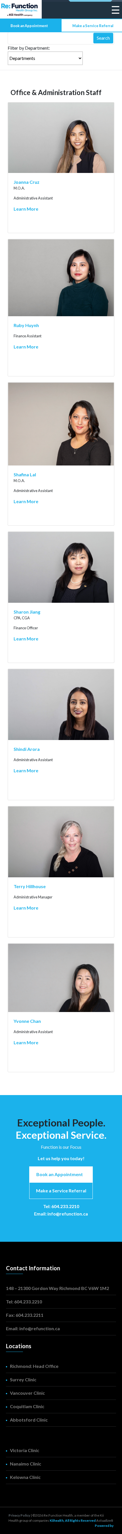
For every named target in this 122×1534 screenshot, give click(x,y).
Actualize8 (104, 1520)
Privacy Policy (19, 1515)
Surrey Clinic (23, 1379)
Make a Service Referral (92, 25)
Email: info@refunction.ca (61, 1213)
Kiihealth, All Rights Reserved (73, 1520)
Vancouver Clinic (27, 1393)
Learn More (26, 208)
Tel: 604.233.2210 (61, 1206)
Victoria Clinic (24, 1450)
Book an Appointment (29, 25)
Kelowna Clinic (25, 1477)
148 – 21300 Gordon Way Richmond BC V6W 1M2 (57, 1288)
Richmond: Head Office (34, 1366)
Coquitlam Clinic (27, 1406)
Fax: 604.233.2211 (24, 1315)
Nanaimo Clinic (25, 1463)
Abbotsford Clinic (29, 1419)
